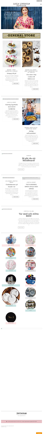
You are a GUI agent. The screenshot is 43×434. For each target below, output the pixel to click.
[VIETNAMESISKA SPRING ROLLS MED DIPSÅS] (31, 178)
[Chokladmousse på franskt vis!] (12, 177)
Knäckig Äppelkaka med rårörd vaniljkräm (12, 107)
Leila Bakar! (8, 181)
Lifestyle (32, 72)
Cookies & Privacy (3, 426)
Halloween (33, 69)
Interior (29, 155)
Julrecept (15, 71)
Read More (16, 83)
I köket (14, 69)
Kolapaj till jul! (11, 73)
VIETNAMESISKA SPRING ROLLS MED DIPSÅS (31, 187)
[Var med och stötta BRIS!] (7, 209)
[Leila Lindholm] (21, 4)
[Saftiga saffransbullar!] (31, 111)
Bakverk (9, 69)
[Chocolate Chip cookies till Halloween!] (31, 54)
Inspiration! (8, 71)
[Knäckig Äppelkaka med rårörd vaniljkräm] (12, 99)
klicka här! (28, 31)
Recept (14, 102)
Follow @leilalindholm (22, 415)
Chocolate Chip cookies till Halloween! (31, 77)
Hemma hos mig (33, 127)
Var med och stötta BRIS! (29, 214)
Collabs (31, 211)
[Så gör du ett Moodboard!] (7, 153)
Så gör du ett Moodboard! (28, 159)
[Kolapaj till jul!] (12, 54)
